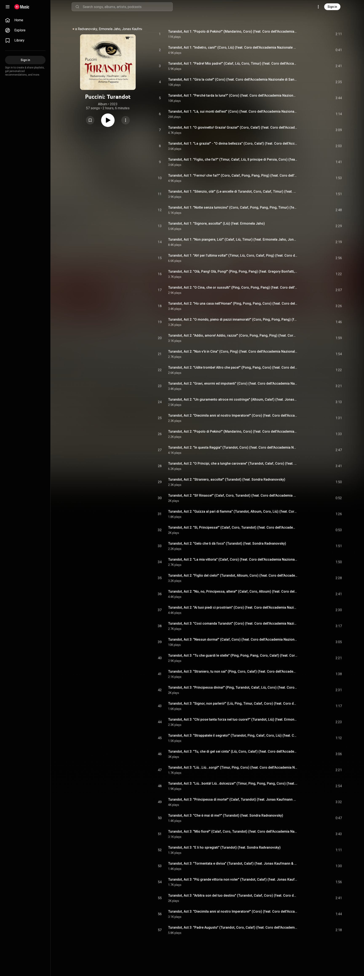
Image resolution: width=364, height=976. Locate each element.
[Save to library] (90, 120)
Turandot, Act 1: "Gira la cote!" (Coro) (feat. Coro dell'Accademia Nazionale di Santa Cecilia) (233, 79)
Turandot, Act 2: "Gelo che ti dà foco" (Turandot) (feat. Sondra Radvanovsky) (227, 543)
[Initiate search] (77, 6)
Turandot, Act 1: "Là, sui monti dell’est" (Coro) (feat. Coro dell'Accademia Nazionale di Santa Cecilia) (233, 111)
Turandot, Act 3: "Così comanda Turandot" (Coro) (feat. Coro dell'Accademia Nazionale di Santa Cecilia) (233, 623)
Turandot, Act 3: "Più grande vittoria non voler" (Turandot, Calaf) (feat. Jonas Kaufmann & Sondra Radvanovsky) (233, 879)
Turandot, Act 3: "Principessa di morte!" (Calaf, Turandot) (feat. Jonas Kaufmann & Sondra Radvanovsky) (233, 799)
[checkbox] (338, 34)
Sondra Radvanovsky (82, 29)
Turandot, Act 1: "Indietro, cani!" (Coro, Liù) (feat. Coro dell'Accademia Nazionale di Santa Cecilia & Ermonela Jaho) (233, 47)
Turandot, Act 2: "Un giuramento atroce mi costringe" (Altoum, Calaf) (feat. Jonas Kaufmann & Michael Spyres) (233, 399)
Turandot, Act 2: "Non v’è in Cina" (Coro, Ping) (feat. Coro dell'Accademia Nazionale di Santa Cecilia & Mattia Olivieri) (233, 351)
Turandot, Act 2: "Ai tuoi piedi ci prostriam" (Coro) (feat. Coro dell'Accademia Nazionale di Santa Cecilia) (233, 607)
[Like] (305, 34)
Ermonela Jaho (109, 29)
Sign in (332, 6)
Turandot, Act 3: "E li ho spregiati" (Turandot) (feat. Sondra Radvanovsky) (224, 847)
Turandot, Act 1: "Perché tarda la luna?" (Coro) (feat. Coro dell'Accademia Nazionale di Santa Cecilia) (233, 95)
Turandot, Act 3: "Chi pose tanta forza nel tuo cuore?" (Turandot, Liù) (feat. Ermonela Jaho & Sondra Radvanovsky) (233, 719)
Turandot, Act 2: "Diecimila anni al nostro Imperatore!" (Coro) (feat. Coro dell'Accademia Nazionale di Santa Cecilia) (233, 415)
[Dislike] (313, 34)
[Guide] (7, 6)
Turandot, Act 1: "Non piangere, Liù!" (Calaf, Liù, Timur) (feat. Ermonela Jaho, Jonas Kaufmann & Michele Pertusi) (233, 239)
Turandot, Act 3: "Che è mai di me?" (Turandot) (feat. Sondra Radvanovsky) (225, 815)
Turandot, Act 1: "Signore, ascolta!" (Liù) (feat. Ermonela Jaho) (216, 223)
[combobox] (128, 7)
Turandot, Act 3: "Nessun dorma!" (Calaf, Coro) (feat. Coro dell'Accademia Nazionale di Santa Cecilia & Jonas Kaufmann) (233, 639)
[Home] (21, 6)
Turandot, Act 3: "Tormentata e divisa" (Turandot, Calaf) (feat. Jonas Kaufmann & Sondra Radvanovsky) (233, 863)
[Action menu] (125, 120)
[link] (25, 20)
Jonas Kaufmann (134, 29)
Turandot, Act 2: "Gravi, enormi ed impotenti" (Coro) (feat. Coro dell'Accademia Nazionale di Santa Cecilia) (233, 383)
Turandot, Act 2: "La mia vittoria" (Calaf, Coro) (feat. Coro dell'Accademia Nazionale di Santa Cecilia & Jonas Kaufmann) (233, 559)
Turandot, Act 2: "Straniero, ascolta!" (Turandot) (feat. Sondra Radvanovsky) (226, 479)
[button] (90, 120)
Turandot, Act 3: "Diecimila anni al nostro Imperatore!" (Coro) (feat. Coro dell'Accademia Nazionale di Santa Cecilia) (233, 911)
